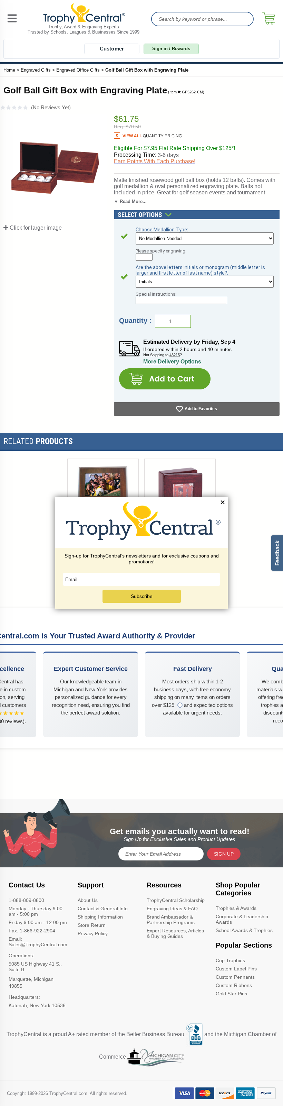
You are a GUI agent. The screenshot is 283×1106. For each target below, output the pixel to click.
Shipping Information (100, 917)
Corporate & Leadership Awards (242, 919)
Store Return (92, 925)
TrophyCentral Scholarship (176, 900)
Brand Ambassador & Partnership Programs (171, 919)
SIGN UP (224, 854)
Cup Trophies (230, 960)
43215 (174, 355)
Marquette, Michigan (31, 979)
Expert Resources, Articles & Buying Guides (175, 933)
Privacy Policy (93, 933)
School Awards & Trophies (244, 930)
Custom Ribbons (234, 985)
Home (9, 70)
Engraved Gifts (36, 70)
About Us (88, 900)
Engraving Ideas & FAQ (172, 908)
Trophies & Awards (236, 908)
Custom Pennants (235, 977)
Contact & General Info (103, 908)
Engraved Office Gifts (78, 70)
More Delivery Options (172, 362)
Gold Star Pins (231, 993)
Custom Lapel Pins (236, 968)
